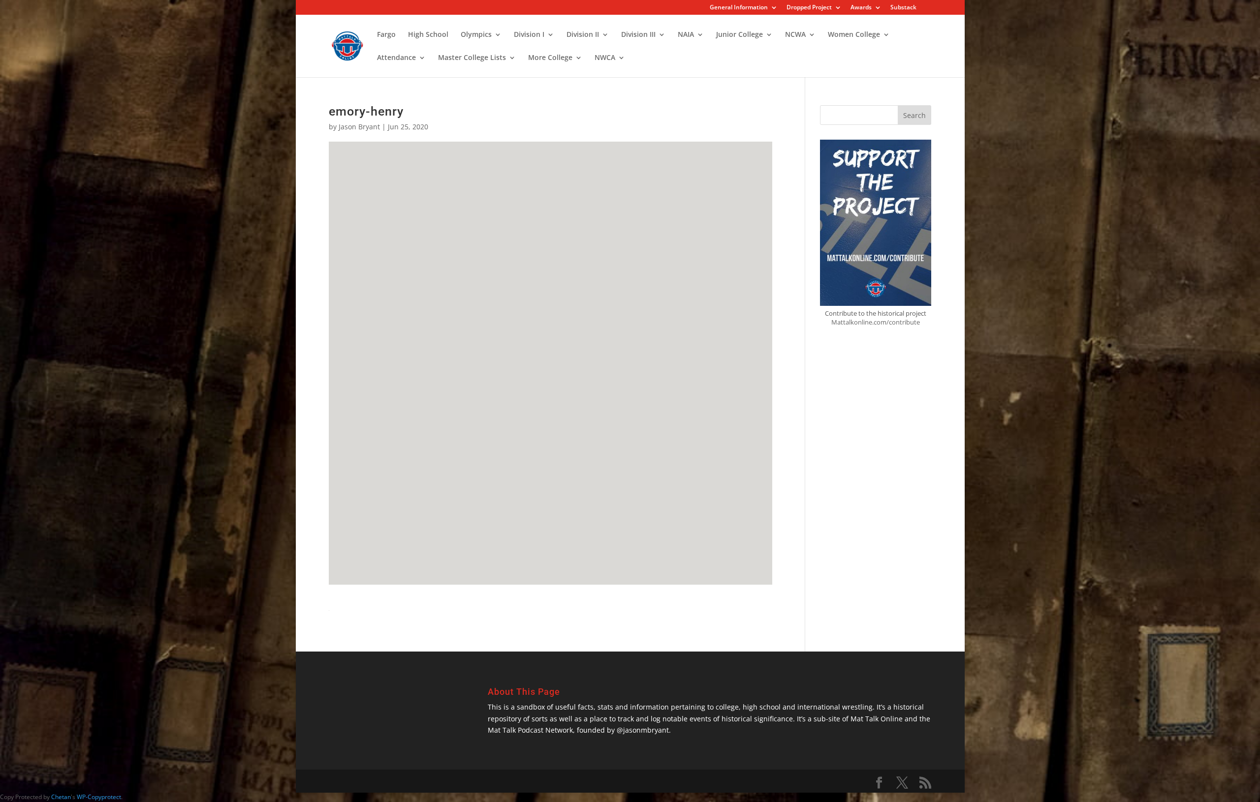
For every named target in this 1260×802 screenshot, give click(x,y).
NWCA (605, 58)
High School (428, 35)
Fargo (386, 35)
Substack (903, 7)
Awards (861, 7)
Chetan (61, 797)
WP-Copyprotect (99, 797)
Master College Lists (472, 58)
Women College (854, 35)
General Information (739, 7)
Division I (529, 35)
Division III (638, 35)
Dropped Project (809, 7)
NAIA (686, 35)
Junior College (739, 35)
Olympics (476, 35)
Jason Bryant (359, 126)
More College (550, 58)
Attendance (396, 58)
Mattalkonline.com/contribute (875, 322)
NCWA (795, 35)
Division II (583, 35)
